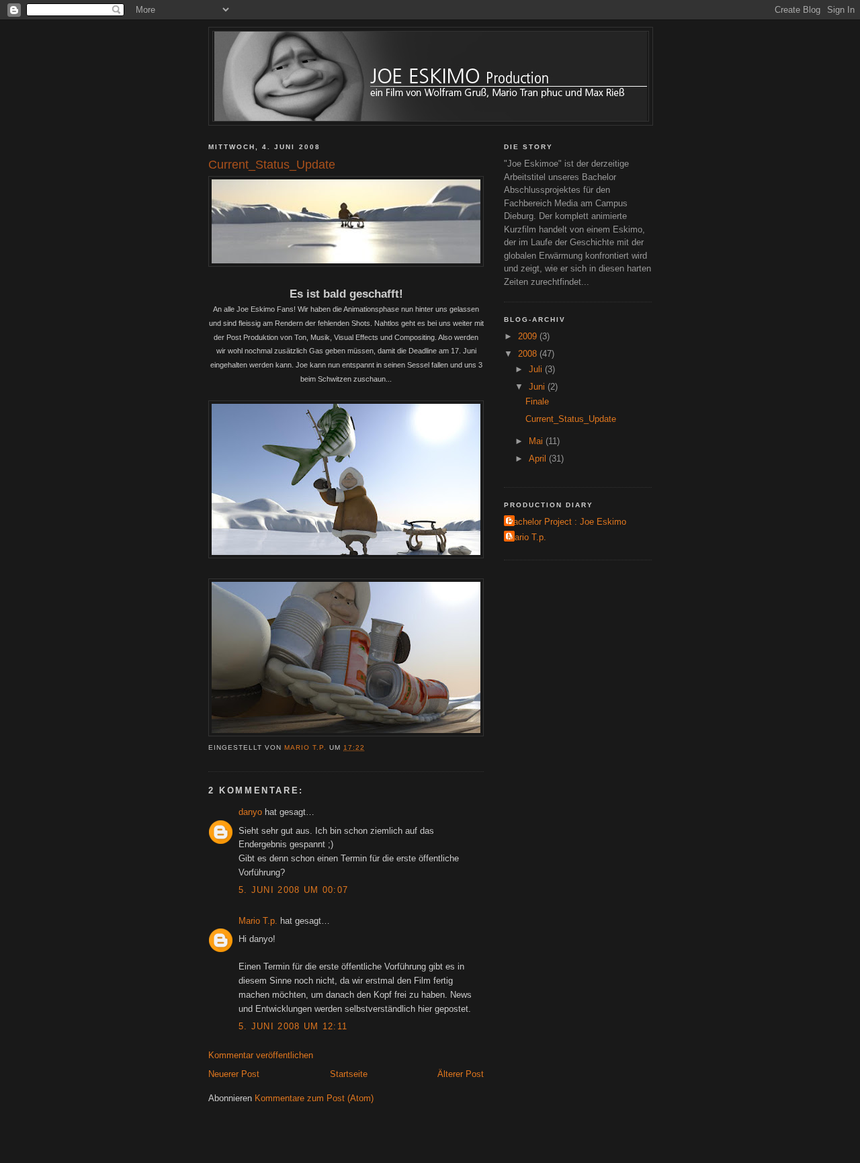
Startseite (349, 1074)
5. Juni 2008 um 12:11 (293, 1026)
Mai (537, 441)
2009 (529, 336)
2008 (529, 354)
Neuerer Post (233, 1074)
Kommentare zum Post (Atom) (314, 1098)
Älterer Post (460, 1074)
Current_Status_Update (570, 419)
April (539, 459)
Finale (537, 401)
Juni (538, 387)
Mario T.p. (258, 921)
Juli (537, 369)
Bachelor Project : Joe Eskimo (566, 522)
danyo (250, 812)
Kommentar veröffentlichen (260, 1055)
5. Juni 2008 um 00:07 (293, 890)
